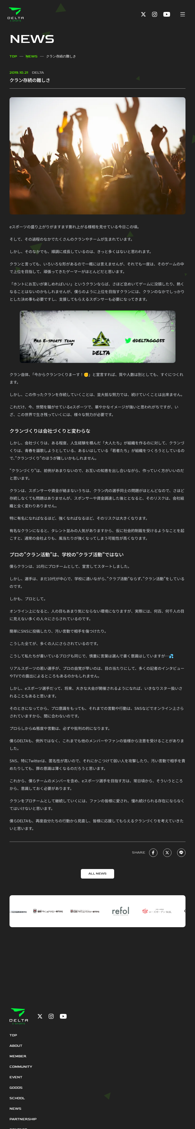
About (16, 1046)
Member (18, 1056)
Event (16, 1077)
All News (97, 873)
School (17, 1098)
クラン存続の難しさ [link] (61, 56)
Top (13, 56)
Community (21, 1067)
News (32, 56)
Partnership (23, 1119)
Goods (16, 1088)
